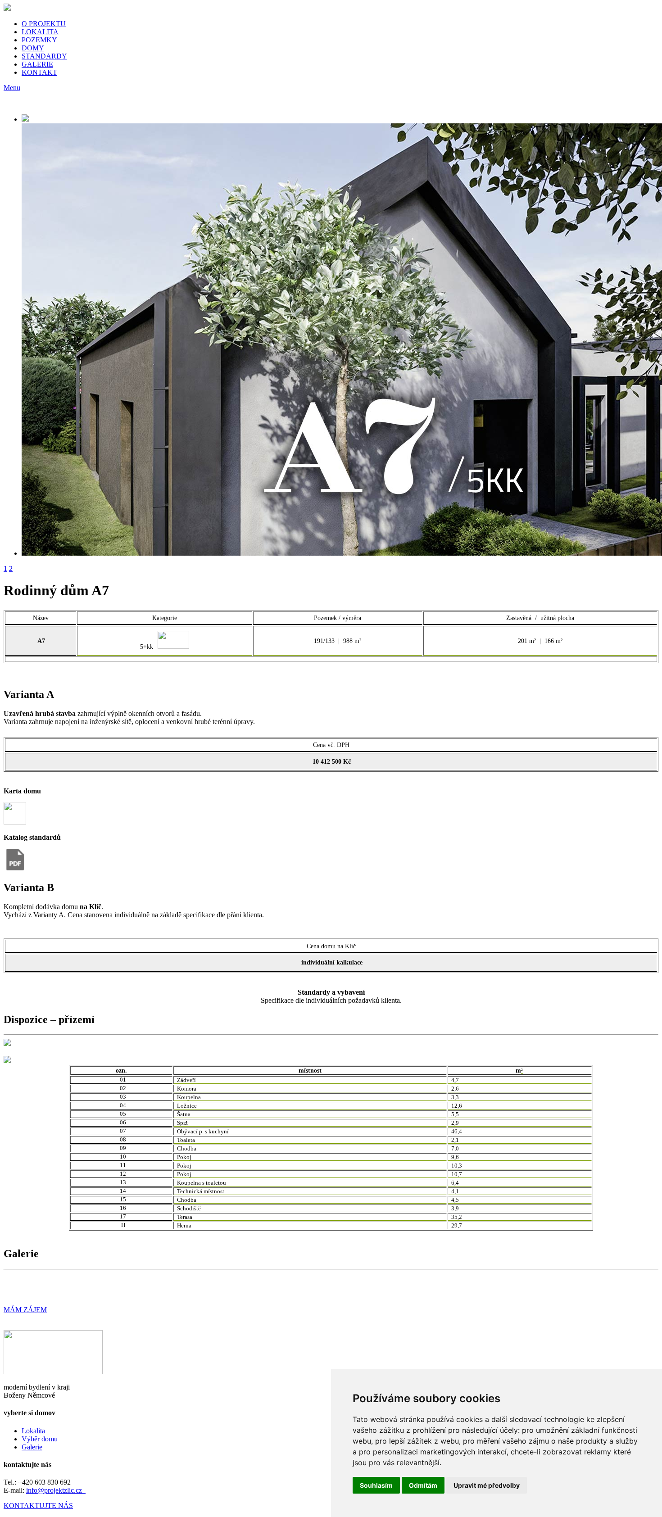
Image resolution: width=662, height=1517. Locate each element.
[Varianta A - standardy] (15, 868)
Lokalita (33, 1431)
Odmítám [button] (423, 1485)
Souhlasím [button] (376, 1485)
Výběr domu (40, 1439)
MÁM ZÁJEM (25, 1309)
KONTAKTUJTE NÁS (38, 1505)
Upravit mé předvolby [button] (486, 1485)
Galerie (32, 1447)
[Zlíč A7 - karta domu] (15, 822)
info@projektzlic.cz (56, 1490)
